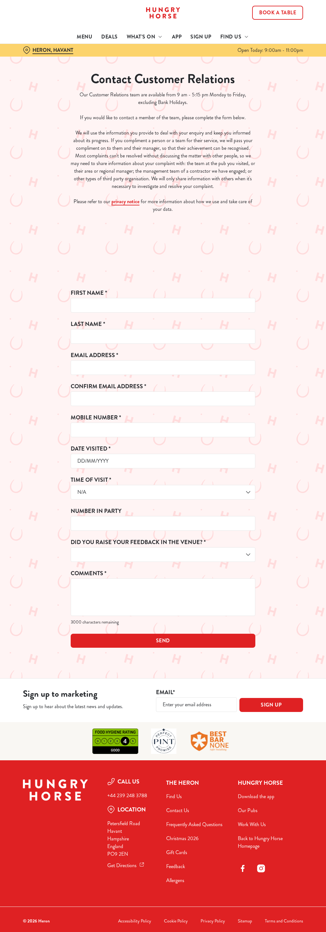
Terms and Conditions (284, 921)
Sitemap (245, 921)
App (177, 36)
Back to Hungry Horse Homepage (260, 842)
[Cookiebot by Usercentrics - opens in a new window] (273, 399)
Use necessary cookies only (162, 528)
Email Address (94, 355)
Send (163, 640)
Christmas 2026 (182, 838)
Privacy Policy (213, 921)
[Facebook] (242, 868)
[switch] (127, 485)
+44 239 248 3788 (127, 795)
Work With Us (252, 824)
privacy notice (125, 201)
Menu (84, 36)
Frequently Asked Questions (194, 824)
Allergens (175, 880)
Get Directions (122, 865)
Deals (109, 36)
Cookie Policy (176, 921)
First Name (89, 293)
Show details (274, 508)
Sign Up (200, 36)
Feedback (175, 866)
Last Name (88, 324)
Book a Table (277, 13)
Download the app (256, 796)
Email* (165, 692)
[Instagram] (261, 868)
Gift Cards (176, 852)
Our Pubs (248, 810)
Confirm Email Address (108, 386)
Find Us (174, 796)
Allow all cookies (255, 528)
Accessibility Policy (134, 921)
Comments (88, 573)
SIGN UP (271, 704)
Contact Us (177, 810)
